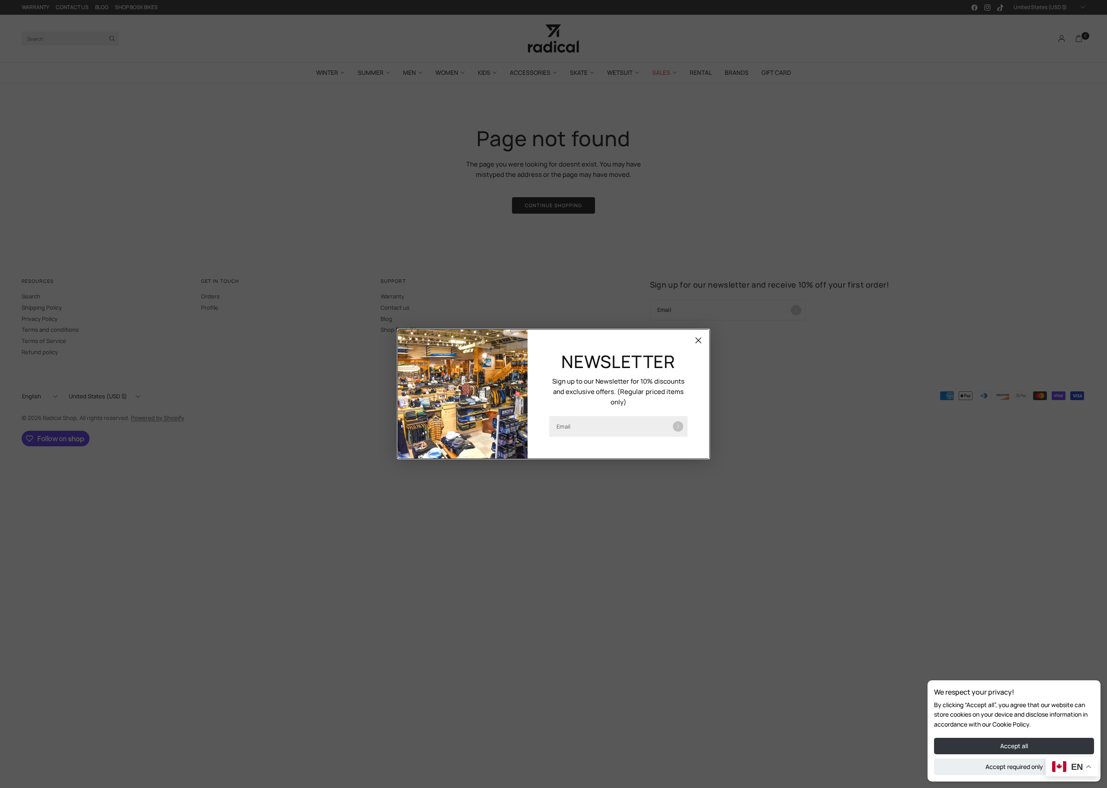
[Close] (698, 340)
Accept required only (1014, 766)
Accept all (1014, 746)
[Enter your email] (678, 426)
